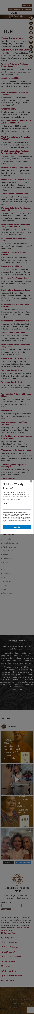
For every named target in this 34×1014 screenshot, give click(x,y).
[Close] (31, 481)
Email (5, 503)
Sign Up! (17, 527)
